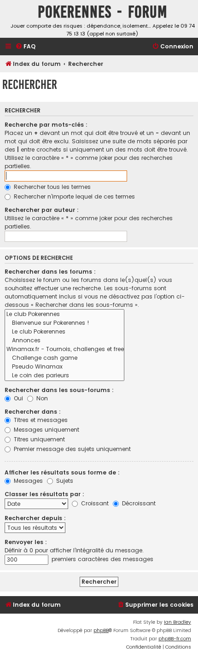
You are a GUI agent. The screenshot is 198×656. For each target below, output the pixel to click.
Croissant (94, 503)
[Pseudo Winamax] (64, 367)
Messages (27, 481)
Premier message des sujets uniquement (71, 449)
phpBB (101, 630)
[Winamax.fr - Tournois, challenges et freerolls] (64, 349)
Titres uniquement (38, 439)
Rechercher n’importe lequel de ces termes (73, 196)
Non (41, 398)
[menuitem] (25, 47)
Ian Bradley (177, 622)
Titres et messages (40, 420)
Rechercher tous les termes (51, 187)
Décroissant (138, 503)
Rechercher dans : (33, 412)
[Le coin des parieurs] (64, 375)
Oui (17, 398)
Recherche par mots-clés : (46, 125)
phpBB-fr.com (174, 638)
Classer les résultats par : (44, 494)
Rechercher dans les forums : (50, 271)
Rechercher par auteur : (42, 210)
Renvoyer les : (26, 542)
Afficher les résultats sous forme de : (62, 472)
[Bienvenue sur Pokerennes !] (64, 323)
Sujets (63, 481)
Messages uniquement (45, 429)
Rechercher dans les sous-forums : (59, 390)
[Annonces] (64, 340)
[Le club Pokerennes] (64, 314)
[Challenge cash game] (64, 358)
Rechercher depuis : (35, 518)
